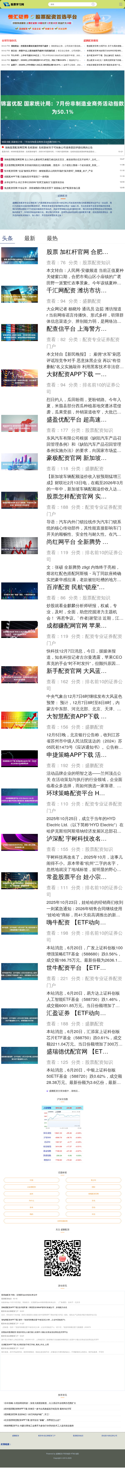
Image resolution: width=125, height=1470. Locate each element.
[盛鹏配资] (14, 4)
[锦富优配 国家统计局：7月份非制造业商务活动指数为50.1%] (62, 107)
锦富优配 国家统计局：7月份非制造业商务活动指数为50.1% (31, 141)
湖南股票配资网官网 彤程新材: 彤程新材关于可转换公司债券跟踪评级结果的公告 (49, 147)
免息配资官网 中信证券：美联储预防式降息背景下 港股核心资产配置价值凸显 (42, 187)
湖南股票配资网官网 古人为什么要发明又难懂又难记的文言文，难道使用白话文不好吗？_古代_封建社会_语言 (58, 159)
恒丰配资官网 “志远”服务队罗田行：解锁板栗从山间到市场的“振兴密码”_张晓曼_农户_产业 (48, 170)
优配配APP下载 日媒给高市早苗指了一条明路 (26, 176)
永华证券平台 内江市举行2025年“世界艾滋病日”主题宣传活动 (34, 182)
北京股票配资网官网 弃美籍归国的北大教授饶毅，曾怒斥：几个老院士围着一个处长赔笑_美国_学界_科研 (55, 165)
